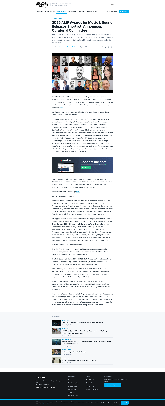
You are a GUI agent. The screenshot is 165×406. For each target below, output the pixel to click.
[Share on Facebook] (108, 47)
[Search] (127, 4)
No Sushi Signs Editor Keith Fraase (74, 352)
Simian (48, 384)
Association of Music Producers (68, 47)
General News (72, 11)
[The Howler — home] (42, 5)
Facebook (45, 387)
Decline (116, 403)
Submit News (124, 11)
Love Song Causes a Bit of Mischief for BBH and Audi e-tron (82, 322)
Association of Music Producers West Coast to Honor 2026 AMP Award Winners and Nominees (86, 343)
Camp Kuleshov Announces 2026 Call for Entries (79, 360)
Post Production (50, 11)
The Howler (41, 377)
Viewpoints (81, 11)
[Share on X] (102, 47)
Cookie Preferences (92, 389)
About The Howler (112, 11)
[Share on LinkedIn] (105, 47)
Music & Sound (61, 11)
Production (40, 11)
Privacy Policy (90, 386)
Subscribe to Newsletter (113, 385)
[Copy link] (111, 47)
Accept (125, 403)
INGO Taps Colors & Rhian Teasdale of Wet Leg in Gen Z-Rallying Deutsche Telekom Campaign (84, 332)
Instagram (53, 387)
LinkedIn (38, 387)
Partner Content (92, 11)
